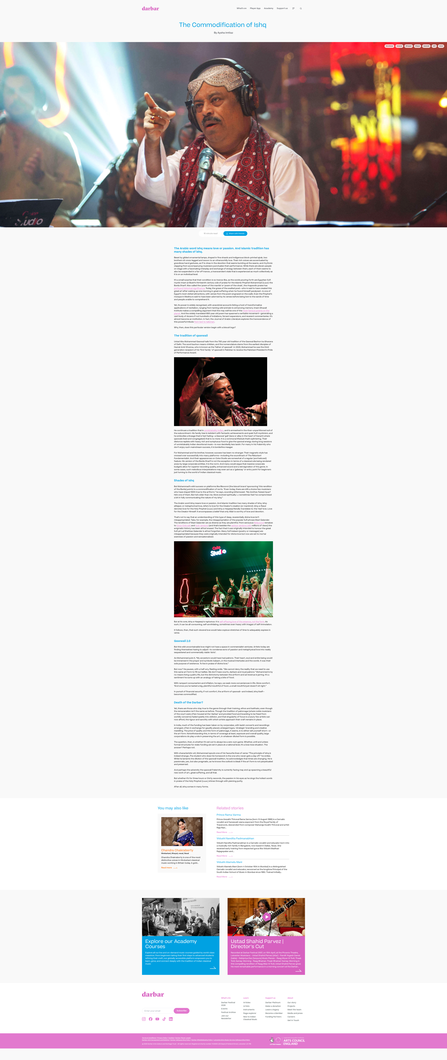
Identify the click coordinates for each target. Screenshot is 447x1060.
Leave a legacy (272, 1009)
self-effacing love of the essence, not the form (241, 621)
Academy (268, 8)
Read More (222, 832)
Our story (292, 1002)
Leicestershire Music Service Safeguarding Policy (232, 1040)
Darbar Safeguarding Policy (180, 1040)
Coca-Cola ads (184, 525)
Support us (282, 8)
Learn (246, 998)
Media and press (295, 1013)
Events (224, 1008)
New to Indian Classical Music (250, 1018)
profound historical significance (189, 288)
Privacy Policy (162, 1038)
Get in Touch (293, 1020)
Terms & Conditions (149, 1038)
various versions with (241, 525)
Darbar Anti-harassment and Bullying (155, 1040)
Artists (246, 1006)
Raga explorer (249, 1013)
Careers (291, 1017)
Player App (255, 8)
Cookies (171, 1038)
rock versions (201, 525)
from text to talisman (204, 322)
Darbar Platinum (272, 1002)
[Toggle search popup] (302, 8)
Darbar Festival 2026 (228, 1004)
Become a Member (274, 1013)
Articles (246, 1002)
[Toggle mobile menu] (295, 8)
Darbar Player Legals (183, 1038)
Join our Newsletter (226, 1017)
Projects (291, 1006)
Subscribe (181, 1010)
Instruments (248, 1009)
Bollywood (259, 522)
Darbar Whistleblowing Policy (202, 1040)
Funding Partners (273, 1017)
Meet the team (294, 1009)
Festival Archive (228, 1012)
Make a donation (273, 1006)
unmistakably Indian (214, 430)
